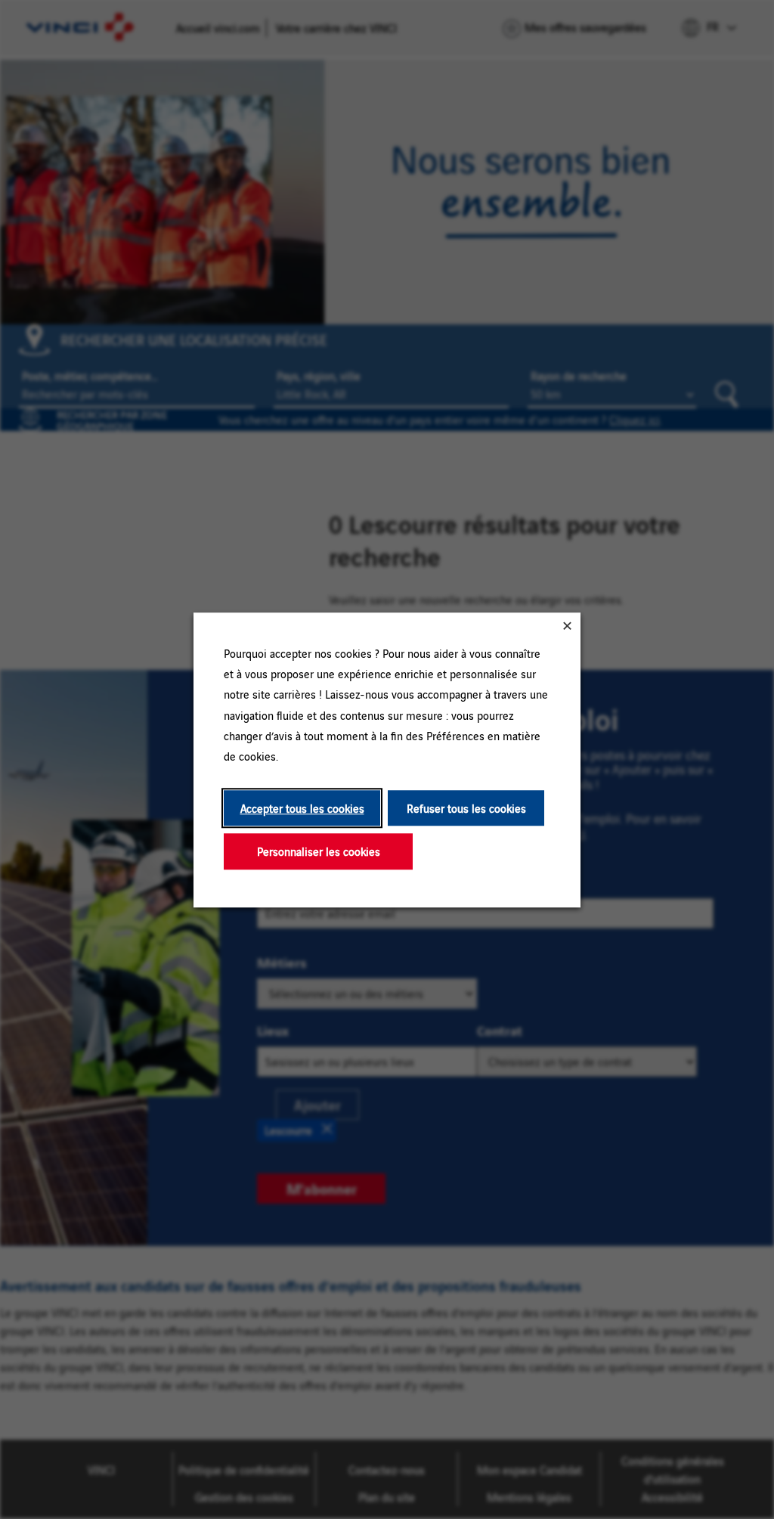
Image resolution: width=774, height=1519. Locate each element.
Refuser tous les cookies (466, 808)
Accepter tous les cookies (302, 808)
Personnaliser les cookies (318, 851)
